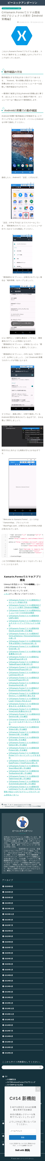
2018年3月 (9, 1047)
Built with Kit (22, 1150)
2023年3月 (9, 920)
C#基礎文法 (11, 1079)
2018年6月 (9, 1036)
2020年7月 (9, 947)
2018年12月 (9, 1008)
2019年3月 (9, 992)
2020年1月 (9, 970)
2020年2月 (9, 964)
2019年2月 (9, 997)
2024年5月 (9, 903)
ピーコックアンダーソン (22, 2)
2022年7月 (9, 925)
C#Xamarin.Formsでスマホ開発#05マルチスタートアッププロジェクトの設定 (25, 623)
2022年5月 (9, 936)
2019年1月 (9, 1003)
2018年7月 (9, 1031)
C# (6, 1076)
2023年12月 (9, 908)
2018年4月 (9, 1042)
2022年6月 (9, 931)
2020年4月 (9, 953)
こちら (6, 594)
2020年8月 (9, 942)
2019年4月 (9, 986)
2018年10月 (9, 1019)
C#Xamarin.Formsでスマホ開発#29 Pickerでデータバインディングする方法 (24, 755)
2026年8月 (9, 886)
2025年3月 (9, 897)
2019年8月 (9, 975)
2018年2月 (9, 1053)
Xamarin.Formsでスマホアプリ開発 (11, 8)
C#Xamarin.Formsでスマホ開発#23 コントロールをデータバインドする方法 (24, 722)
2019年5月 (9, 981)
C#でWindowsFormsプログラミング (21, 1082)
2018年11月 (9, 1014)
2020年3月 (9, 959)
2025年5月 (9, 892)
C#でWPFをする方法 (15, 1085)
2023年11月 (9, 914)
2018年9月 (9, 1025)
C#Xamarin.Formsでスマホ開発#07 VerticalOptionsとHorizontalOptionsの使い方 (24, 636)
